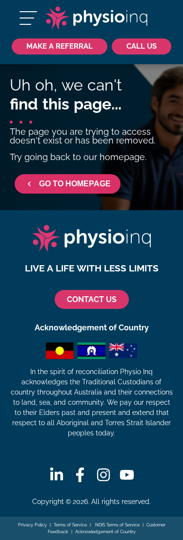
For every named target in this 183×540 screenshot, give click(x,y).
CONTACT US (92, 299)
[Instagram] (103, 475)
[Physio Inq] (96, 18)
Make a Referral (59, 46)
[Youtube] (127, 475)
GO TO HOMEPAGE (75, 184)
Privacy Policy (32, 524)
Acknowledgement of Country (105, 531)
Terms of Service (70, 524)
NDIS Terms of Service (117, 524)
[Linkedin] (56, 475)
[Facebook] (80, 475)
